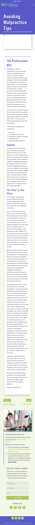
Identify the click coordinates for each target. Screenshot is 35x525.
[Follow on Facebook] (11, 507)
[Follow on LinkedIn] (19, 507)
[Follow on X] (15, 507)
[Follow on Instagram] (23, 507)
